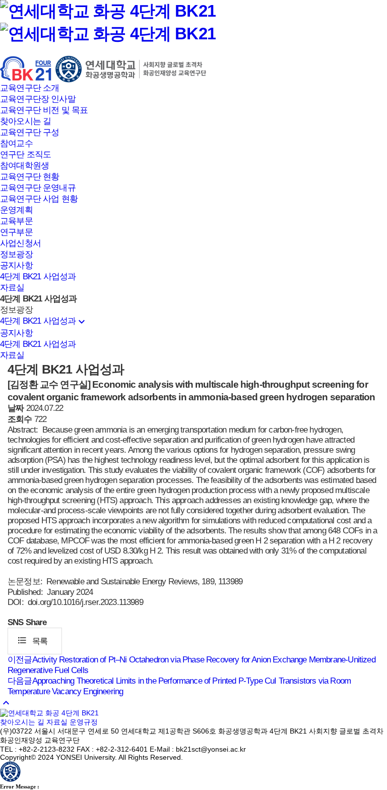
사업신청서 (20, 243)
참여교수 (16, 143)
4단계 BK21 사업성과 (38, 276)
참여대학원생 (24, 165)
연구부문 (16, 232)
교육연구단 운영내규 (38, 188)
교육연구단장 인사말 (38, 99)
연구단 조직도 (25, 154)
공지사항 (16, 265)
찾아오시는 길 (25, 121)
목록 (32, 640)
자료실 (12, 287)
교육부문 (16, 221)
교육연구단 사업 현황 (39, 199)
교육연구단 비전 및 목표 (44, 110)
